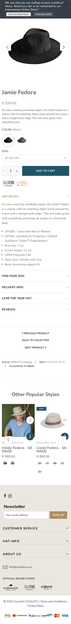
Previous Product (36, 333)
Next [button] (63, 47)
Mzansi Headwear (12, 442)
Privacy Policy (35, 606)
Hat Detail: (10, 196)
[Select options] (30, 436)
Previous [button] (7, 47)
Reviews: (9, 309)
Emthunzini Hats (46, 442)
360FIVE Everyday (21, 362)
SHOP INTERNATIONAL (18, 14)
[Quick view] (30, 420)
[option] (35, 47)
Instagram (10, 496)
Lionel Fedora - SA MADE (51, 449)
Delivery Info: (13, 287)
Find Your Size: (13, 276)
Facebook (5, 496)
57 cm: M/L (12, 158)
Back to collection (35, 340)
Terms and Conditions (53, 601)
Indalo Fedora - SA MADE (17, 449)
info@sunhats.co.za (20, 567)
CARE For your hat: (17, 298)
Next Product (34, 347)
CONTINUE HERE (43, 14)
